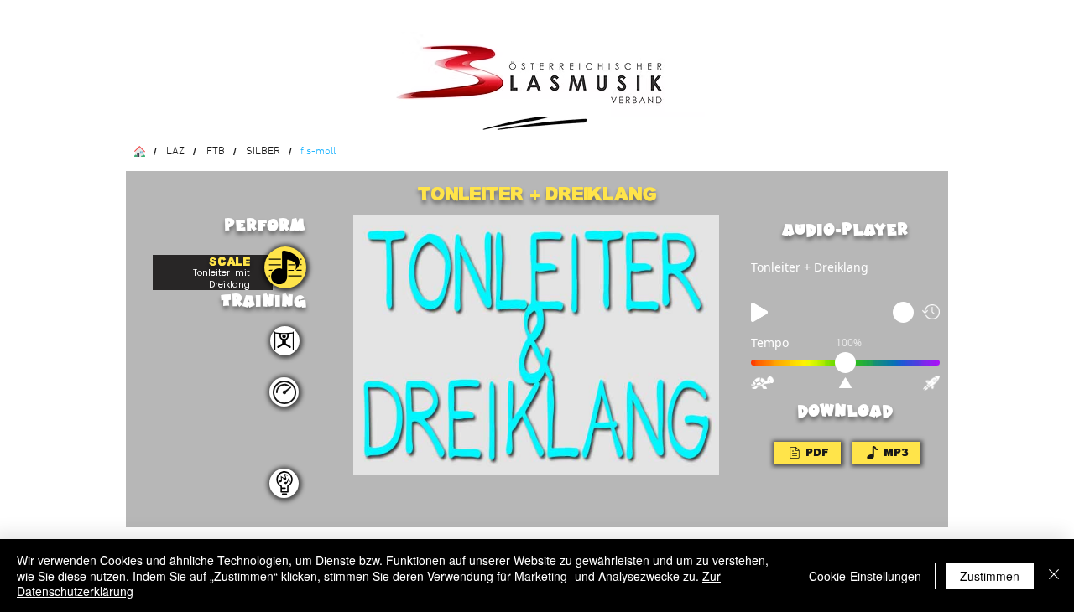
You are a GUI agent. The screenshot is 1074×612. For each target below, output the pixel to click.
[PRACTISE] (285, 267)
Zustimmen (989, 576)
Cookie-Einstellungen (865, 576)
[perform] (285, 340)
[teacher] (284, 483)
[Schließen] (1054, 575)
